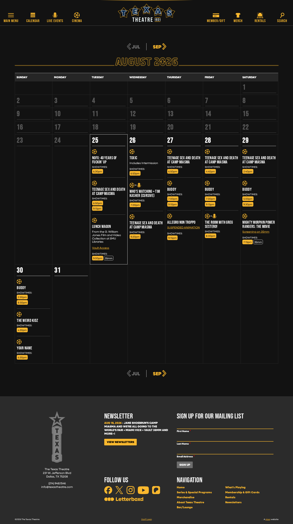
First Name (183, 431)
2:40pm (247, 171)
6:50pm (97, 203)
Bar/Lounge (185, 507)
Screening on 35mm (255, 231)
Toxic (133, 157)
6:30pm (97, 171)
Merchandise (185, 497)
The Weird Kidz (27, 320)
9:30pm (247, 204)
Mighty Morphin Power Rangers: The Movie (258, 224)
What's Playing (235, 487)
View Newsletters (120, 442)
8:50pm (22, 302)
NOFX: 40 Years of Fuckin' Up (104, 159)
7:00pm (135, 205)
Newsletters (233, 502)
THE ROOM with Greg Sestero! (219, 224)
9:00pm (97, 258)
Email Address (185, 456)
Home (181, 487)
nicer (267, 519)
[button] (11, 18)
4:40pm (210, 171)
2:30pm (22, 297)
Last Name (183, 443)
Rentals (230, 497)
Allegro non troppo (181, 222)
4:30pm (22, 330)
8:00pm (210, 235)
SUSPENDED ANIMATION (183, 227)
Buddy (171, 189)
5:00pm (248, 198)
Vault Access (100, 248)
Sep (157, 46)
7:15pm (247, 242)
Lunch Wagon (101, 226)
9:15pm (97, 208)
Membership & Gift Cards (242, 492)
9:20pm (135, 236)
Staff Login (146, 519)
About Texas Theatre (190, 502)
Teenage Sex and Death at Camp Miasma (108, 191)
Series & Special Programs (194, 492)
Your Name (24, 348)
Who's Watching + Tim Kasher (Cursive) (145, 193)
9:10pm (172, 204)
